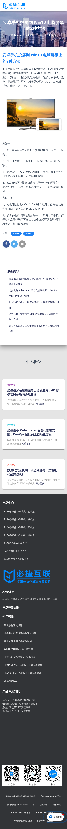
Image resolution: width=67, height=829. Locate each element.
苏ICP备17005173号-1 (51, 796)
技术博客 (16, 233)
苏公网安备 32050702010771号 (20, 804)
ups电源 (53, 599)
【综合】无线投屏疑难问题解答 (20, 657)
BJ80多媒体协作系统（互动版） (20, 511)
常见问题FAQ (10, 680)
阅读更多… (40, 403)
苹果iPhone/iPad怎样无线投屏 (20, 633)
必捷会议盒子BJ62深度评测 (16, 707)
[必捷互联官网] (15, 6)
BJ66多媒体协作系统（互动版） (20, 527)
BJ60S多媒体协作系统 (15, 543)
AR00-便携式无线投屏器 (16, 559)
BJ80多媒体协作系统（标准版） (20, 519)
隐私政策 (57, 804)
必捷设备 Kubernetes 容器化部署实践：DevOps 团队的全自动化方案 (31, 432)
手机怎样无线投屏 (13, 625)
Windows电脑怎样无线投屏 (18, 649)
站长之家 (21, 599)
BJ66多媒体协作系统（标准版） (20, 535)
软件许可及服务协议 (23, 821)
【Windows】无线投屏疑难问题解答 (23, 665)
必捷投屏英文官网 (43, 599)
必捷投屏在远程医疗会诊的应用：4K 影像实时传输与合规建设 (33, 392)
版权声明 (44, 804)
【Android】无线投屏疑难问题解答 (22, 673)
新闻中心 (29, 233)
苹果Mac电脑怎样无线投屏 (18, 641)
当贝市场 (14, 599)
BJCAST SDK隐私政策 (21, 812)
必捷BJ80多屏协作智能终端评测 (18, 700)
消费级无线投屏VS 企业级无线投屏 (20, 704)
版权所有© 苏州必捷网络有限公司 (21, 796)
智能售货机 (29, 599)
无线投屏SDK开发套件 (15, 551)
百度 (34, 599)
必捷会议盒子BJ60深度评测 (16, 711)
